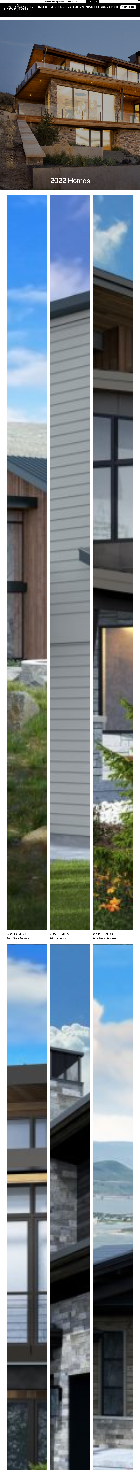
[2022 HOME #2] (70, 562)
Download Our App (92, 1)
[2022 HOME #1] (27, 562)
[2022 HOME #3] (113, 562)
